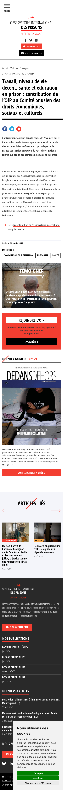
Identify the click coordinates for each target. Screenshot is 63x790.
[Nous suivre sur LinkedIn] (11, 764)
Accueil (5, 68)
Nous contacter (33, 53)
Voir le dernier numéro (31, 472)
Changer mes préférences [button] (38, 783)
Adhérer (33, 341)
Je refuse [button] (37, 778)
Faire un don (33, 46)
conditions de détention (18, 255)
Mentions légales (9, 777)
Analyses (25, 68)
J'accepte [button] (38, 773)
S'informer (14, 68)
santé (55, 255)
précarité (42, 255)
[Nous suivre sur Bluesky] (4, 764)
